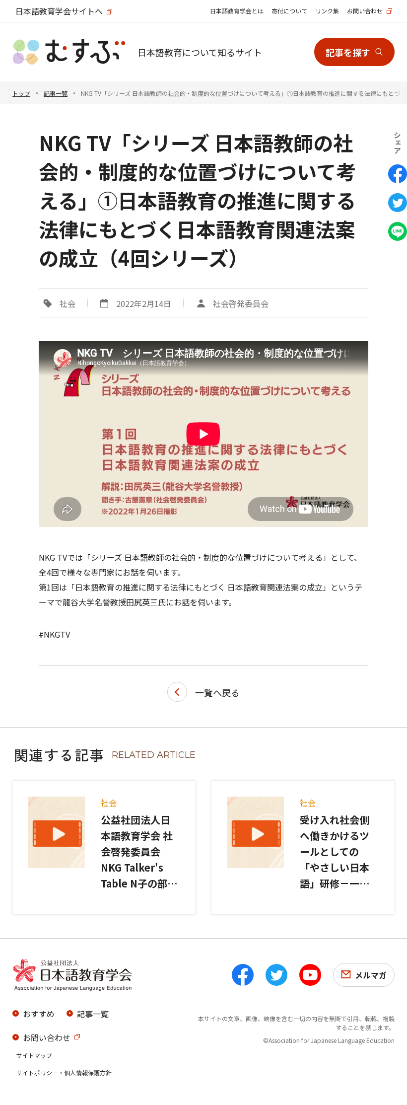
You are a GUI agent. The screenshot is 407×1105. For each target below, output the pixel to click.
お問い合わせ (365, 10)
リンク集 (327, 10)
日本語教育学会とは (237, 10)
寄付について (289, 10)
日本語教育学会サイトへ (59, 11)
